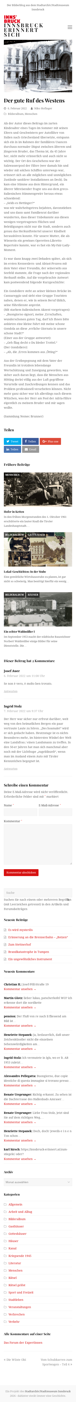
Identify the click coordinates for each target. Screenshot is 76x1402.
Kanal (12, 1248)
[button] (12, 441)
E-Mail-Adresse (50, 805)
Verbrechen (17, 1314)
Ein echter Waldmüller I (19, 631)
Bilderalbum (16, 113)
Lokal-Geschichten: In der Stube (25, 571)
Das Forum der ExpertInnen (23, 1342)
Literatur (15, 1263)
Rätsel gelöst (17, 1285)
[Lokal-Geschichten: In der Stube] (38, 549)
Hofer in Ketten (14, 512)
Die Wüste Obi (16, 1359)
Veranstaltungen (20, 1307)
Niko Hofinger (43, 108)
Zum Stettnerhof (19, 944)
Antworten (10, 691)
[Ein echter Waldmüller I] (38, 609)
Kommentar (13, 821)
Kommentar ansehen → (20, 989)
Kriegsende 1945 (20, 1256)
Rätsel (13, 1277)
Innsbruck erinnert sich (24, 30)
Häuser (33, 594)
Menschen (31, 113)
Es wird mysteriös (20, 930)
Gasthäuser (36, 534)
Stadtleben (16, 1299)
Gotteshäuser (18, 1233)
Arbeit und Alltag (20, 1211)
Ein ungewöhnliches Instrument (30, 959)
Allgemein (15, 1204)
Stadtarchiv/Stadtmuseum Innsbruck (48, 1391)
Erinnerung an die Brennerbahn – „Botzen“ (38, 937)
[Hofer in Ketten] (38, 489)
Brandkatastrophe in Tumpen (28, 951)
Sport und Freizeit (21, 1292)
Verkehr (14, 1321)
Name (9, 805)
